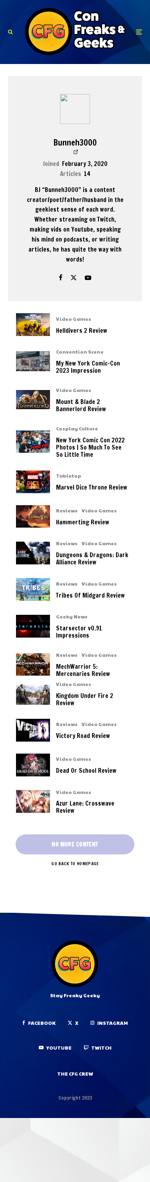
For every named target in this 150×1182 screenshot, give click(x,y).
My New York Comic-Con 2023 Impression (88, 367)
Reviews (67, 510)
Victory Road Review (83, 736)
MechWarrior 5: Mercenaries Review (83, 670)
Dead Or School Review (86, 770)
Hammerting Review (82, 522)
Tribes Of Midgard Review (90, 595)
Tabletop (68, 475)
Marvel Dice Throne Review (91, 487)
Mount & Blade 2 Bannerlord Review (81, 405)
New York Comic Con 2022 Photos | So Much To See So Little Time (90, 447)
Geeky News (72, 616)
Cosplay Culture (77, 428)
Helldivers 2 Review (81, 330)
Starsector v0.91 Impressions (79, 632)
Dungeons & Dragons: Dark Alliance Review (92, 559)
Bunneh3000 (75, 142)
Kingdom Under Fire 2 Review (84, 699)
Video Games (73, 319)
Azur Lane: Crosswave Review (85, 807)
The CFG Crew (75, 1073)
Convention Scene (80, 351)
